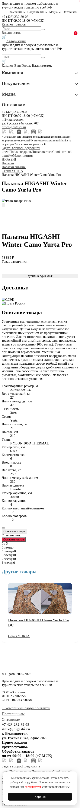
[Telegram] (4, 132)
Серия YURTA (19, 636)
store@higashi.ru (16, 729)
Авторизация (16, 41)
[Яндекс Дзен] (19, 132)
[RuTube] (26, 132)
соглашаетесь (33, 786)
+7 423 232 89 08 (15, 724)
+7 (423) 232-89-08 (15, 16)
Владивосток (11, 32)
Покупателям (35, 12)
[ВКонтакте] (12, 132)
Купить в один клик (40, 276)
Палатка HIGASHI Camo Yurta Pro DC (38, 622)
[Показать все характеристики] (3, 528)
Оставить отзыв (13, 539)
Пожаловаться (42, 152)
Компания (15, 12)
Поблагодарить (20, 152)
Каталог (8, 65)
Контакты (42, 708)
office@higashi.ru (14, 127)
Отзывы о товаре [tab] (14, 531)
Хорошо (40, 796)
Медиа (53, 12)
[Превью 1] (3, 205)
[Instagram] (33, 132)
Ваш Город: (33, 65)
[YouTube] (41, 132)
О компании (12, 708)
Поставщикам (13, 714)
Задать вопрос (12, 148)
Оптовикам (70, 12)
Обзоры (28, 708)
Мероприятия (23, 155)
